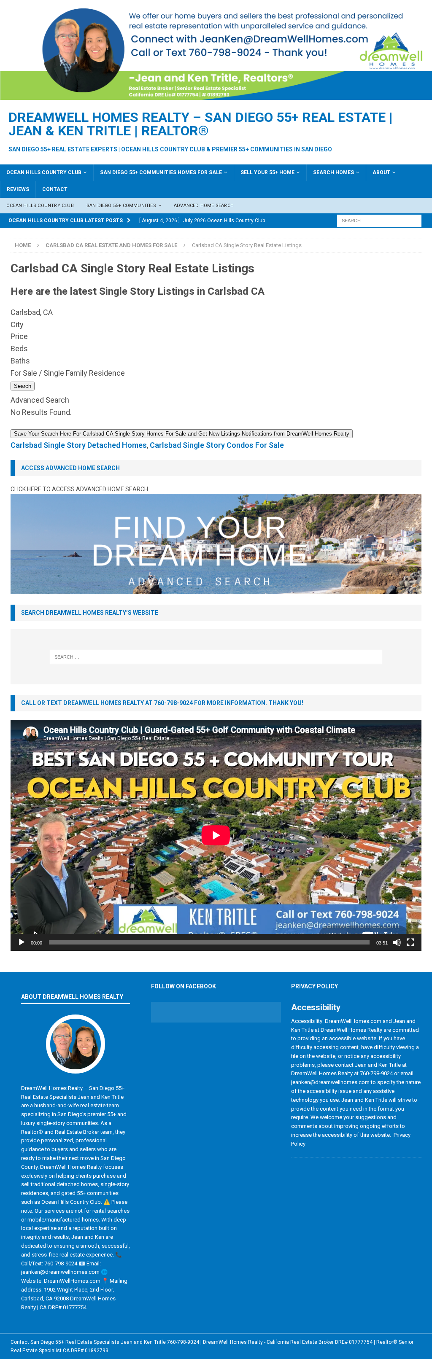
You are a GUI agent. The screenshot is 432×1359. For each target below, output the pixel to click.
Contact (55, 189)
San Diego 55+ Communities (121, 205)
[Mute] (397, 942)
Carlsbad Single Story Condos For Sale (217, 445)
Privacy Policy (314, 986)
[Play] (21, 942)
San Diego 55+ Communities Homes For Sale (161, 172)
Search (22, 386)
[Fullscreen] (410, 942)
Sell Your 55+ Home (267, 172)
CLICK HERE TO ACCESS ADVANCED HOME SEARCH (79, 489)
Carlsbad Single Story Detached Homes (79, 445)
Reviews (18, 189)
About (381, 172)
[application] (216, 835)
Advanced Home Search (204, 205)
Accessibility (315, 1007)
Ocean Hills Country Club (43, 172)
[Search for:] (379, 220)
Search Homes (333, 172)
